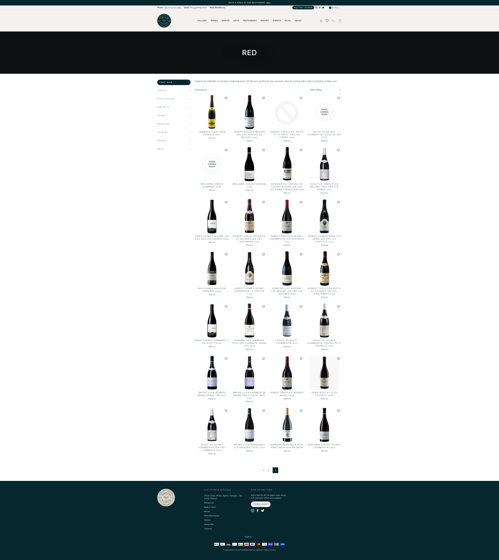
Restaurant (250, 21)
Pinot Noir (166, 82)
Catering (208, 529)
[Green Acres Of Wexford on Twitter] (262, 510)
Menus (207, 511)
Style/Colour (166, 99)
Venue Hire (209, 524)
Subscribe (261, 504)
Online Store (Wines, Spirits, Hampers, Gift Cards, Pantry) (223, 497)
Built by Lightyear (256, 550)
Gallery (202, 21)
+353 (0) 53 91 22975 (169, 8)
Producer (163, 124)
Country (162, 132)
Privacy (273, 550)
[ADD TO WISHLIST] (226, 98)
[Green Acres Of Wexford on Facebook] (257, 510)
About (298, 21)
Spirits (225, 21)
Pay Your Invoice (303, 7)
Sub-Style (163, 107)
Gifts (236, 21)
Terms (266, 550)
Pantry (265, 21)
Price (160, 149)
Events (277, 21)
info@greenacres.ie (195, 8)
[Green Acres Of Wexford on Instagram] (252, 510)
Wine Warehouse (211, 516)
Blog (288, 21)
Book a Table (210, 507)
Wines (214, 21)
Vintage (162, 90)
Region (161, 141)
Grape (161, 116)
